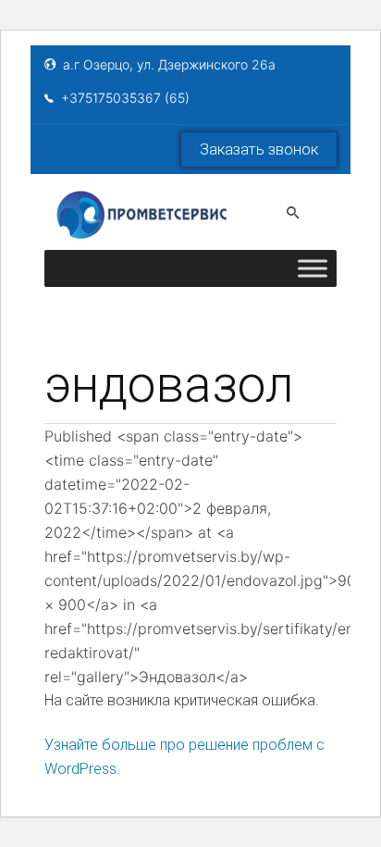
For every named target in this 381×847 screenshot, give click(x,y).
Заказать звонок (259, 149)
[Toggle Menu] (312, 268)
